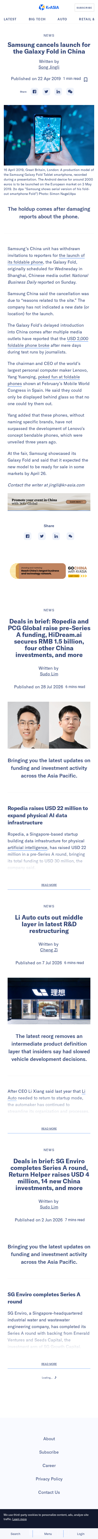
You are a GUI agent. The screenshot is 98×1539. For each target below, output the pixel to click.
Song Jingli (49, 67)
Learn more (19, 1519)
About (49, 1494)
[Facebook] (34, 91)
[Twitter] (46, 91)
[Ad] (49, 571)
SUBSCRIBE (84, 7)
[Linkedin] (58, 91)
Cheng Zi (49, 950)
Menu (48, 1534)
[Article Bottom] (49, 502)
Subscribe (49, 1507)
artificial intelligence (27, 847)
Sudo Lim (49, 674)
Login (80, 1534)
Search (15, 1534)
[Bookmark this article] (85, 79)
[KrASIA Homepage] (49, 7)
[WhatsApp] (70, 91)
